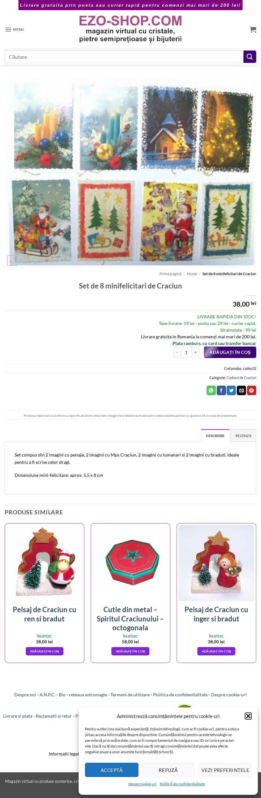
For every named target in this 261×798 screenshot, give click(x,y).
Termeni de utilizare (130, 694)
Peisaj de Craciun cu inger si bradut (216, 614)
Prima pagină (170, 273)
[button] (248, 716)
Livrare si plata (17, 716)
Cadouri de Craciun (241, 377)
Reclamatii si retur (54, 716)
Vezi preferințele (225, 770)
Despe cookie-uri (142, 783)
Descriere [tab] (215, 436)
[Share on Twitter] (231, 390)
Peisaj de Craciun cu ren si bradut (44, 614)
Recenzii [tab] (243, 436)
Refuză (168, 770)
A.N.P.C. (47, 694)
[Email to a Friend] (241, 390)
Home (192, 273)
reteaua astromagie (88, 694)
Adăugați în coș (229, 352)
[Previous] (5, 595)
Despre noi (25, 694)
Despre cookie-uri (229, 694)
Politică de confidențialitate (182, 783)
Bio (62, 694)
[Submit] (249, 57)
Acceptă (112, 770)
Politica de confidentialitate (180, 694)
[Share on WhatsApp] (211, 390)
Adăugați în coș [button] (45, 651)
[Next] (256, 595)
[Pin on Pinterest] (251, 390)
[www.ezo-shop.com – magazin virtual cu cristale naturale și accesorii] (131, 29)
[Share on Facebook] (221, 390)
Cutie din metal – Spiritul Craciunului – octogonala (130, 618)
